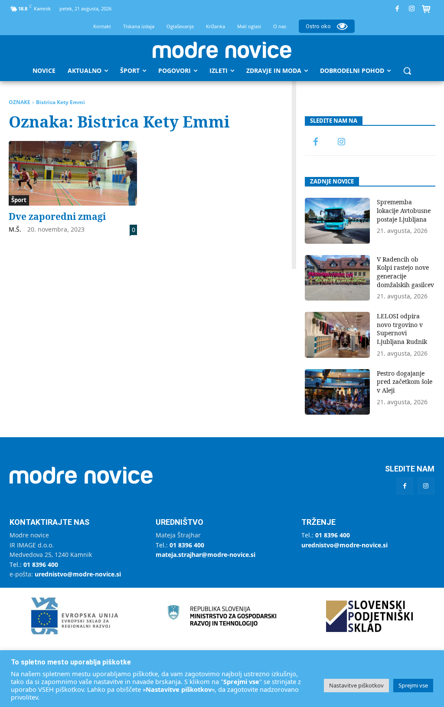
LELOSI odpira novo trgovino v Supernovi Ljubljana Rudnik (402, 329)
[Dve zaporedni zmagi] (73, 173)
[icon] (426, 10)
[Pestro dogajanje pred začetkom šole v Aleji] (337, 392)
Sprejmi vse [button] (413, 685)
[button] (407, 70)
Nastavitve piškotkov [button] (356, 685)
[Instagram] (411, 9)
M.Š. (15, 229)
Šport (18, 200)
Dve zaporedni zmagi (57, 216)
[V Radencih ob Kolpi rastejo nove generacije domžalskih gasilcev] (337, 278)
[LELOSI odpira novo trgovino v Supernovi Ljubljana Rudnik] (337, 334)
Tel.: (34, 564)
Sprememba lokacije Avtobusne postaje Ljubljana (404, 210)
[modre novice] (222, 50)
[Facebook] (397, 9)
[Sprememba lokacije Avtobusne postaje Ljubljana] (337, 220)
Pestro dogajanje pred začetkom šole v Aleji (404, 381)
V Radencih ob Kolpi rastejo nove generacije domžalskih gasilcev (405, 272)
